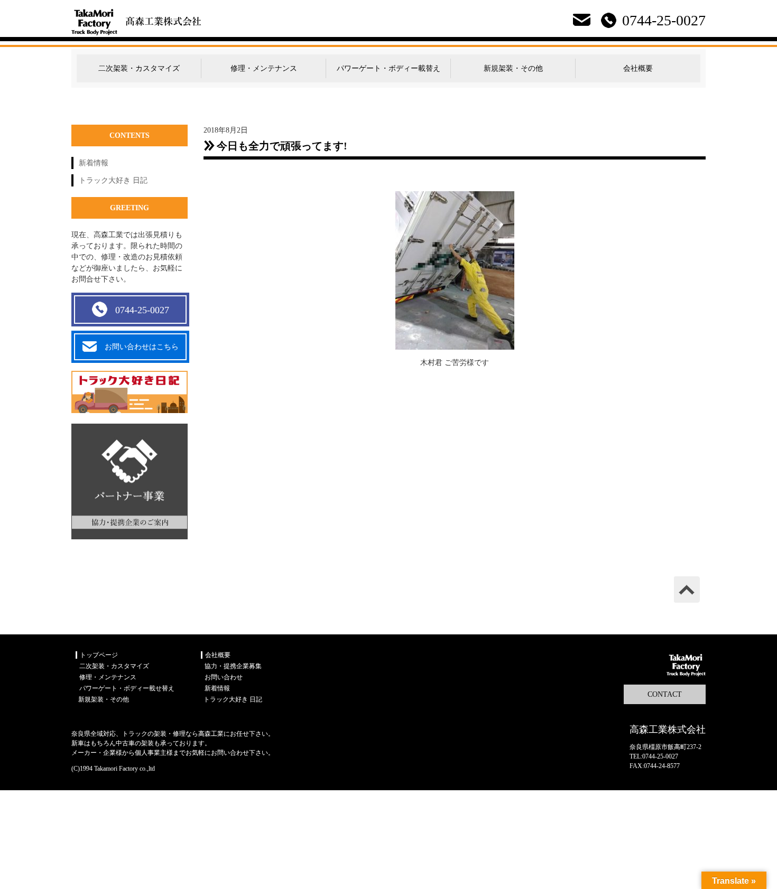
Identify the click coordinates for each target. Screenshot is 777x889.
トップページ (99, 655)
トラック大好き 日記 (113, 180)
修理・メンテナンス (263, 68)
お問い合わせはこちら (142, 347)
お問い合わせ (224, 677)
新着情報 (93, 163)
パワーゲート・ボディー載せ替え (126, 688)
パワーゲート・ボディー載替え (388, 68)
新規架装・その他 (513, 68)
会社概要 (638, 68)
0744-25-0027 (142, 310)
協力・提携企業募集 (233, 666)
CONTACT (665, 694)
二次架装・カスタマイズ (139, 68)
